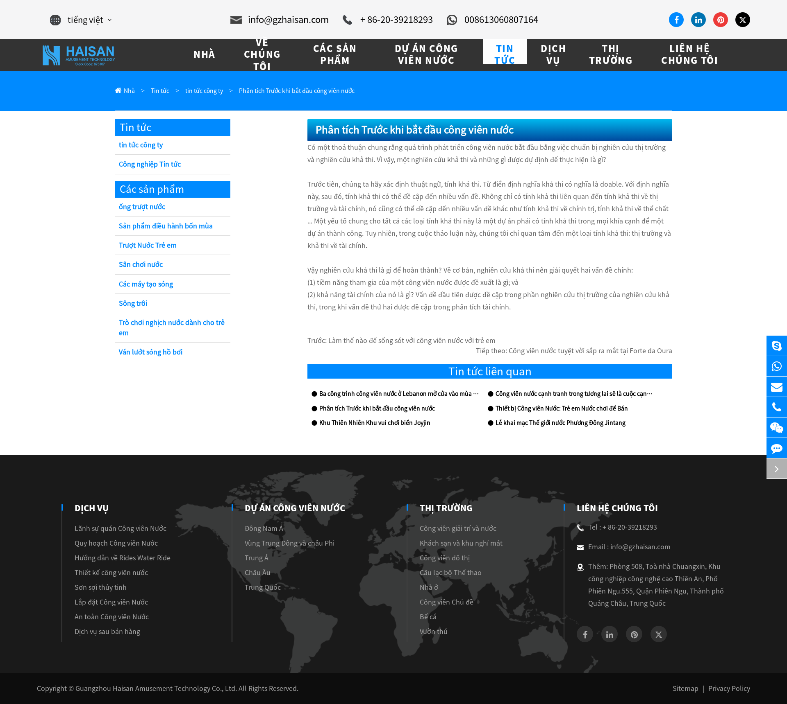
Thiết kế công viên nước (111, 572)
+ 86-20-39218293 (396, 19)
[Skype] (777, 346)
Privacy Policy (729, 688)
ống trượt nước (142, 206)
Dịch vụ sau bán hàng (107, 631)
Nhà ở (429, 587)
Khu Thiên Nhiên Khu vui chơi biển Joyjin (374, 423)
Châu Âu (258, 572)
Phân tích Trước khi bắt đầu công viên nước (297, 91)
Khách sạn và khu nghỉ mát (461, 543)
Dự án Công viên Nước (295, 508)
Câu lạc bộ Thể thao (451, 572)
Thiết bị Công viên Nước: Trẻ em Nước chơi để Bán (562, 408)
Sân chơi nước (141, 264)
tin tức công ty (204, 91)
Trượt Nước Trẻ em (148, 245)
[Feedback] (777, 448)
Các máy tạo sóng (146, 284)
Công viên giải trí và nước (458, 528)
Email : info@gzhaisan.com (629, 547)
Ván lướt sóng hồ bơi (150, 352)
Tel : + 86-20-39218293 (622, 527)
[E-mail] (777, 387)
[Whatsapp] (777, 366)
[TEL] (777, 407)
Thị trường (446, 508)
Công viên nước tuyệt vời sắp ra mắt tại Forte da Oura (590, 350)
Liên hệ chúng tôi (617, 508)
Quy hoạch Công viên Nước (116, 543)
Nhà (129, 91)
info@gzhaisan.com (288, 19)
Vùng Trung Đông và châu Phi (289, 543)
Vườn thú (434, 631)
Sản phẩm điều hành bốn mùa (166, 226)
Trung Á (256, 558)
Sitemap (685, 688)
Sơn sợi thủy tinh (101, 587)
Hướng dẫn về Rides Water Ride (123, 558)
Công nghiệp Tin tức (150, 164)
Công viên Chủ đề (446, 602)
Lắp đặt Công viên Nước (111, 602)
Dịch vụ (92, 508)
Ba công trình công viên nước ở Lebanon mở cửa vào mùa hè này (399, 394)
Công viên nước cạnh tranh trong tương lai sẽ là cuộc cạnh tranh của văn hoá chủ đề (575, 394)
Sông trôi (133, 303)
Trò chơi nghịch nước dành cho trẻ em (172, 327)
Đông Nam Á (264, 528)
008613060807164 (501, 19)
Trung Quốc (263, 587)
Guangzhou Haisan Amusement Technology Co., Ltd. (156, 688)
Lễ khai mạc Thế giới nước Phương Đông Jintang (561, 423)
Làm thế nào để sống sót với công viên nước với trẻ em (412, 340)
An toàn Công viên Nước (112, 617)
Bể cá (428, 617)
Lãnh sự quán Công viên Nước (120, 528)
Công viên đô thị (445, 558)
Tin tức (160, 91)
